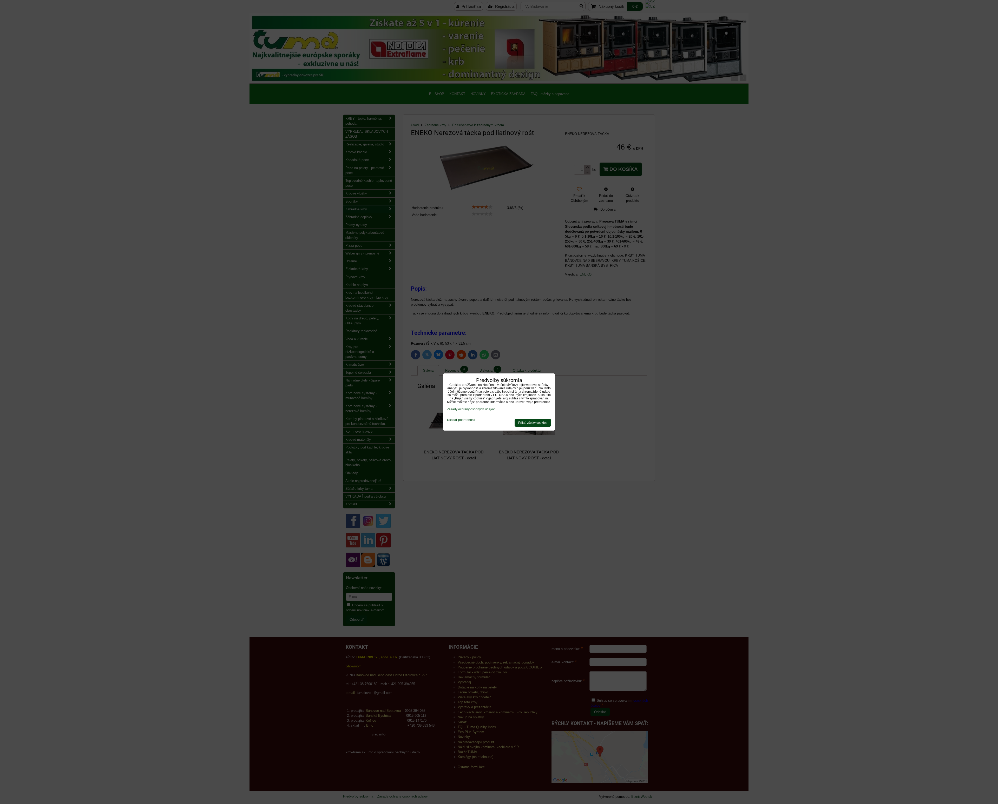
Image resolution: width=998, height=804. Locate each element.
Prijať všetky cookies (532, 423)
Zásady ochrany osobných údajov (471, 409)
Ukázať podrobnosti (461, 420)
